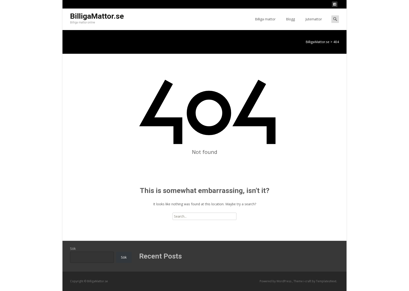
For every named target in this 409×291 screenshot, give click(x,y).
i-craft (307, 281)
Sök (73, 248)
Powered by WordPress (276, 281)
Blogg (290, 19)
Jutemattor (313, 19)
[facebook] (335, 5)
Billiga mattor (265, 19)
